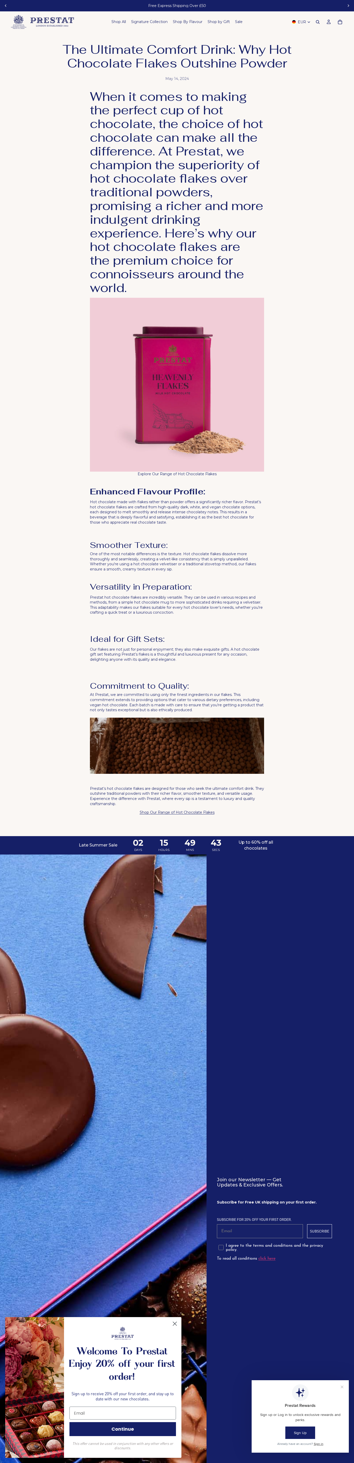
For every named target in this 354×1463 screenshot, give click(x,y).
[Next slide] (348, 5)
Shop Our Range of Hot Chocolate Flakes (177, 812)
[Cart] (340, 22)
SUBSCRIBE (319, 1231)
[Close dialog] (174, 1323)
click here (266, 1259)
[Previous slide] (5, 5)
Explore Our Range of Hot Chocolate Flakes (177, 474)
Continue (122, 1429)
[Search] (317, 22)
